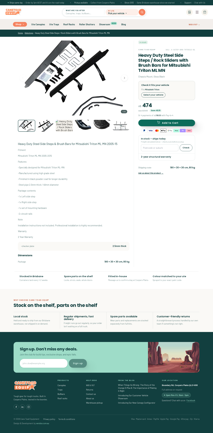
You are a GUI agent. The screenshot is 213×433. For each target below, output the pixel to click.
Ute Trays (54, 24)
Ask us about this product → (150, 173)
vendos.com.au (42, 423)
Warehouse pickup (94, 402)
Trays (60, 389)
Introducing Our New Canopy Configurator (136, 402)
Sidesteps (29, 33)
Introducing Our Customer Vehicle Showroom (133, 397)
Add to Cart (170, 123)
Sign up (78, 363)
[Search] (142, 12)
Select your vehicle (153, 95)
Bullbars (61, 394)
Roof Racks (69, 24)
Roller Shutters (87, 24)
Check (186, 147)
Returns (89, 389)
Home (20, 33)
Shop (18, 24)
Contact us (91, 394)
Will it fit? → (194, 24)
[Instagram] (28, 406)
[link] (20, 33)
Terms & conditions (66, 419)
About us (90, 398)
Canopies (62, 385)
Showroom (107, 24)
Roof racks (62, 398)
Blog (123, 24)
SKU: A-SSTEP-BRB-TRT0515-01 (180, 49)
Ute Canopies (38, 24)
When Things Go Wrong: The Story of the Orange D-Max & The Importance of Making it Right (137, 388)
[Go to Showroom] (189, 12)
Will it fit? (90, 385)
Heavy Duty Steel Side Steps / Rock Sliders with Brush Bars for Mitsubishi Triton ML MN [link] (72, 33)
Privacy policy (49, 419)
